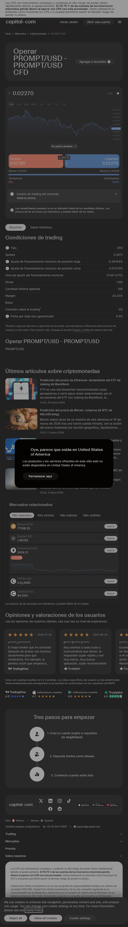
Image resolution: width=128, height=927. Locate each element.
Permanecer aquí (40, 476)
